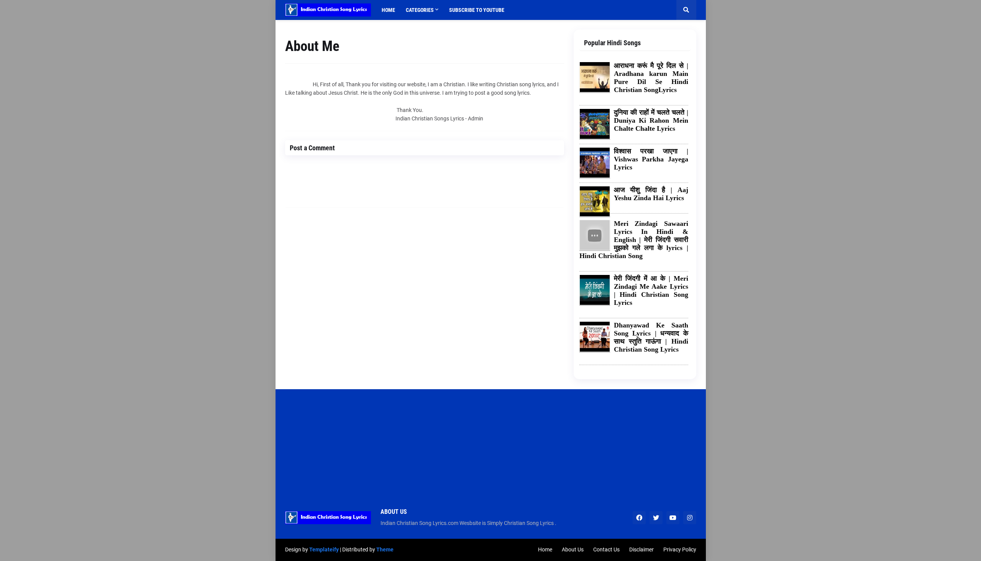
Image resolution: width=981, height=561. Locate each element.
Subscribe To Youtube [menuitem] (476, 10)
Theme (385, 549)
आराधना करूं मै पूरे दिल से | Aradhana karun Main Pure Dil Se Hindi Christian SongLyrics (651, 78)
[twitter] (656, 517)
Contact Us (606, 549)
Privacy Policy (679, 549)
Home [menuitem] (388, 10)
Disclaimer (641, 549)
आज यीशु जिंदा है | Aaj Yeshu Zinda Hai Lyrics (651, 194)
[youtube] (672, 517)
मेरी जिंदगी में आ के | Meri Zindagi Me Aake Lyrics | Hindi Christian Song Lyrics (651, 290)
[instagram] (689, 517)
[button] (686, 10)
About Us (573, 549)
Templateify (324, 549)
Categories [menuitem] (420, 10)
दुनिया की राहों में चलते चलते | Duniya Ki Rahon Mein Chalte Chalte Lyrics (651, 120)
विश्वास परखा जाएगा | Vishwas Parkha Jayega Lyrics (651, 159)
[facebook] (639, 517)
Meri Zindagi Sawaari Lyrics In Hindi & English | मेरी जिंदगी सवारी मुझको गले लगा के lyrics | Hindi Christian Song (633, 240)
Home (545, 549)
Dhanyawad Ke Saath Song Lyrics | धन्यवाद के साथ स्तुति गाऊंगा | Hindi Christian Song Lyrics (651, 337)
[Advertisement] (491, 443)
